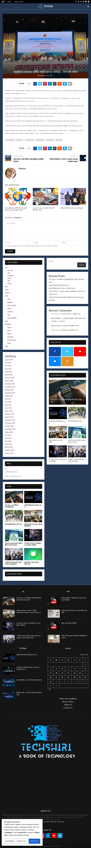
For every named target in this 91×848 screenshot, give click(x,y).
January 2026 (9, 381)
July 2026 (8, 363)
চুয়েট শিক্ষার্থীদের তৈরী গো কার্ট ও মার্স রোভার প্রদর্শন (62, 288)
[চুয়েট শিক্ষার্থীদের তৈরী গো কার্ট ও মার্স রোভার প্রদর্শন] (14, 516)
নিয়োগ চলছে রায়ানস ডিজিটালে (69, 623)
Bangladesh (10, 140)
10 (56, 673)
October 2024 (9, 426)
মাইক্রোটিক (10, 337)
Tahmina (22, 168)
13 (74, 673)
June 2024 (8, 438)
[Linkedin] (48, 835)
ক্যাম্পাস (7, 293)
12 (68, 673)
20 (74, 677)
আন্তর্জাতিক (10, 276)
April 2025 (8, 408)
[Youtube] (53, 835)
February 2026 (9, 378)
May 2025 (8, 405)
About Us (68, 705)
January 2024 (9, 453)
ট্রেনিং (6, 346)
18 (62, 677)
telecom (59, 140)
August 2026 (9, 360)
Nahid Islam (29, 140)
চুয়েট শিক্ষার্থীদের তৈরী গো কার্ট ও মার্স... (14, 524)
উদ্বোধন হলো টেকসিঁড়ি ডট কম (71, 326)
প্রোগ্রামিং (10, 312)
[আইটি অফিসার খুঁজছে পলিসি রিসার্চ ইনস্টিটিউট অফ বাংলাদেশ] (54, 639)
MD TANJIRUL (56, 318)
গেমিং (8, 281)
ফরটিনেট (9, 334)
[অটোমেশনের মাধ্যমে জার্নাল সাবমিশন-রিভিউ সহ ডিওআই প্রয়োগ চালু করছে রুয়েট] (14, 535)
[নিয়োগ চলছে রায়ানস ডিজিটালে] (54, 626)
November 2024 (10, 423)
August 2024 (9, 432)
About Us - (54, 821)
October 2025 (9, 390)
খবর (6, 268)
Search (51, 261)
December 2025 (10, 384)
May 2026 (8, 369)
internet (20, 140)
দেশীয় (8, 273)
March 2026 (9, 375)
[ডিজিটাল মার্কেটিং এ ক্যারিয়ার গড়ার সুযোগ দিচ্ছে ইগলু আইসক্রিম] (54, 601)
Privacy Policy (68, 701)
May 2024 (8, 441)
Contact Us (67, 708)
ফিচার (6, 287)
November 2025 (10, 387)
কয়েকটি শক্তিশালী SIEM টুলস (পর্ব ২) (59, 285)
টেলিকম (7, 290)
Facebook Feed (14, 574)
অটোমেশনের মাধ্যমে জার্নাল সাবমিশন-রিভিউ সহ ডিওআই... (77, 441)
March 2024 (9, 447)
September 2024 (10, 429)
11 (62, 673)
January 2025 (9, 417)
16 (50, 677)
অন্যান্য (9, 283)
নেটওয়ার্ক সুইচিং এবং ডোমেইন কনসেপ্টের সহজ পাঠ (29, 680)
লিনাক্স (8, 315)
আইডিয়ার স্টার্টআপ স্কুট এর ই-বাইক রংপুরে (71, 208)
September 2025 (10, 393)
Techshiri (50, 140)
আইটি (8, 299)
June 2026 (8, 366)
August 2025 (9, 396)
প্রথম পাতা (10, 270)
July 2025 (8, 399)
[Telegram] (59, 835)
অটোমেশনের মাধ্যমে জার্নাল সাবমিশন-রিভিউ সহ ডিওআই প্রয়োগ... (14, 544)
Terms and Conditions (68, 698)
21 (80, 677)
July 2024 (8, 435)
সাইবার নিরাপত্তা (11, 340)
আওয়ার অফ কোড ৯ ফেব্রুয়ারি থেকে (70, 314)
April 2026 (8, 372)
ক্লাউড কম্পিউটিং (11, 305)
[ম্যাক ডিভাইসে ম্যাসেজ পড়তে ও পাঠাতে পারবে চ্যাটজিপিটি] (33, 554)
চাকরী (6, 296)
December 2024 (10, 420)
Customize (9, 841)
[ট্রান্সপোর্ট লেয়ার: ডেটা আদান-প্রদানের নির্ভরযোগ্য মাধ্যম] (9, 696)
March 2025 (9, 411)
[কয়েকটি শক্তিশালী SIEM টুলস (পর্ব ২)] (33, 497)
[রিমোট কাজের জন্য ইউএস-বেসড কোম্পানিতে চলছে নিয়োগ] (54, 614)
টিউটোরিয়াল (8, 324)
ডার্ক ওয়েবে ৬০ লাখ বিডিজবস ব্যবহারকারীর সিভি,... (11, 506)
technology (40, 140)
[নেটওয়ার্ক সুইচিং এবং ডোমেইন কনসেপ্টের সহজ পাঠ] (9, 683)
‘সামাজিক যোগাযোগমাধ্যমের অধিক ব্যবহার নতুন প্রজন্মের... (76, 460)
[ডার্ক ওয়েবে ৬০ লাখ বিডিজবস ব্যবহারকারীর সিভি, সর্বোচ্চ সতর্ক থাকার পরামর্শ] (14, 497)
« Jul (49, 689)
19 (68, 677)
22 (85, 677)
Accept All (34, 841)
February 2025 (9, 414)
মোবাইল (9, 278)
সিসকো (9, 343)
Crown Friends (65, 846)
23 (50, 681)
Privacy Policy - (46, 821)
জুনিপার (9, 331)
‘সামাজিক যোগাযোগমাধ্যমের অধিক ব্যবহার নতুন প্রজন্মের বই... (13, 563)
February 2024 (9, 450)
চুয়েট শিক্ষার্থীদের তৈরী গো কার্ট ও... (75, 421)
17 (56, 677)
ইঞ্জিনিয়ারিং (10, 302)
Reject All (21, 841)
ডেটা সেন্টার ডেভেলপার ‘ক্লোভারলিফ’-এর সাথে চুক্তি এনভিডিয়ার (33, 544)
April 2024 (8, 444)
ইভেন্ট (6, 321)
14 (80, 673)
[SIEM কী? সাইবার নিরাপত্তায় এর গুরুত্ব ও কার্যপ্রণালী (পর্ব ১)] (9, 670)
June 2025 (8, 402)
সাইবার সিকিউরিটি (11, 318)
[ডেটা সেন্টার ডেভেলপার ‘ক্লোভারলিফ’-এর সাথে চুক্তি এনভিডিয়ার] (33, 535)
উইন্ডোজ (9, 327)
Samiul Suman (55, 326)
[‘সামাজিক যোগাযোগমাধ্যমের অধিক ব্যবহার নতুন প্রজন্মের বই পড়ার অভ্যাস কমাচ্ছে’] (14, 554)
